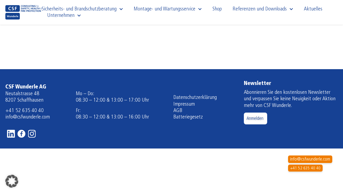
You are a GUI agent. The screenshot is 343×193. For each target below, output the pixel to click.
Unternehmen (60, 15)
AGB (177, 110)
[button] (12, 181)
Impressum (184, 104)
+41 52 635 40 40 (24, 110)
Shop (217, 9)
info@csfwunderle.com (27, 117)
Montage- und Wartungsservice (164, 9)
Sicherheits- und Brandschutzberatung (79, 9)
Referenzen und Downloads (260, 9)
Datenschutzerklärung (195, 97)
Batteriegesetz (188, 117)
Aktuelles (313, 9)
